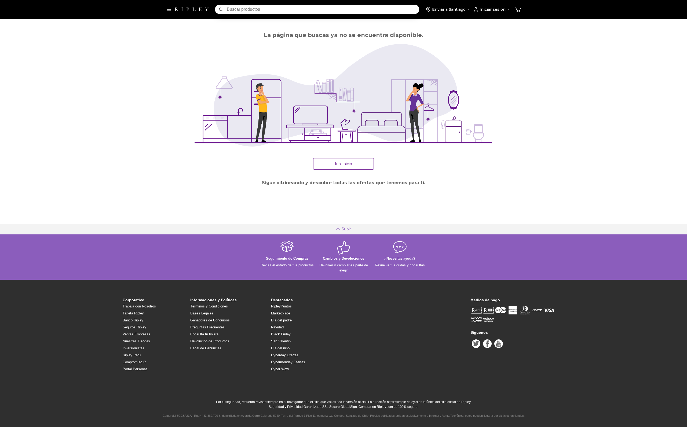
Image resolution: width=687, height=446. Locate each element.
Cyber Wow (280, 369)
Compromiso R (134, 362)
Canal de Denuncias (205, 348)
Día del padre (281, 320)
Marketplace (280, 313)
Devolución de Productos (209, 341)
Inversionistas (133, 348)
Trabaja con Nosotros (139, 306)
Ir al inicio (343, 163)
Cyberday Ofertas (284, 355)
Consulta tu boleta (204, 334)
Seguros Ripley (134, 327)
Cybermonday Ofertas (288, 362)
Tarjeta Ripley (133, 313)
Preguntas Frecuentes (207, 327)
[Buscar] (221, 9)
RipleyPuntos (281, 306)
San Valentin (281, 341)
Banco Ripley (133, 320)
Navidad (277, 327)
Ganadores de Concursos (210, 320)
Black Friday (281, 334)
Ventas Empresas (136, 334)
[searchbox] (323, 9)
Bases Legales (201, 313)
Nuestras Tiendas (136, 341)
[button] (518, 9)
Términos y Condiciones (209, 306)
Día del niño (280, 348)
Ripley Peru (132, 355)
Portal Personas (135, 369)
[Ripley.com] (192, 9)
